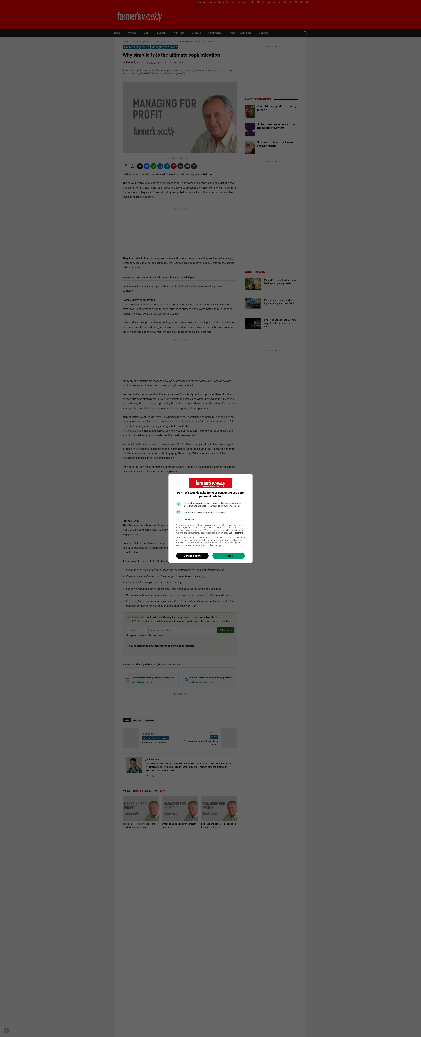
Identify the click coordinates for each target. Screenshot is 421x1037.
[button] (210, 519)
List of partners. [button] (236, 532)
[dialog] (210, 518)
